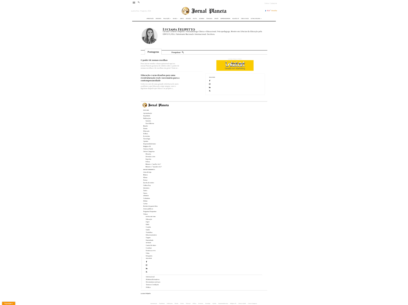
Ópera (145, 193)
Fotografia (149, 256)
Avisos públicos (148, 209)
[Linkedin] (209, 87)
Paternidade (149, 240)
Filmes (145, 177)
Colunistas (146, 198)
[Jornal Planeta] (204, 11)
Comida (148, 227)
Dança (145, 180)
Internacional (150, 277)
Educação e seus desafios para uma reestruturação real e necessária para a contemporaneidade (160, 78)
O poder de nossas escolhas (154, 60)
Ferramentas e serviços (153, 282)
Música (145, 175)
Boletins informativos (152, 279)
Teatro (145, 190)
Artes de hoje (147, 172)
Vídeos (145, 214)
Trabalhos (149, 232)
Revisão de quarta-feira (150, 206)
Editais (145, 201)
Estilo (147, 224)
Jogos (147, 222)
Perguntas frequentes (149, 211)
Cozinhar (149, 248)
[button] (139, 2)
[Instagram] (209, 84)
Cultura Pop (147, 185)
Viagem (148, 237)
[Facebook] (209, 80)
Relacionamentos (151, 235)
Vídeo (147, 253)
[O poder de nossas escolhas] (192, 64)
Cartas (145, 203)
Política (148, 287)
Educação (149, 219)
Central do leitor (151, 245)
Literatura (146, 188)
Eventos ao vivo (151, 250)
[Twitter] (209, 91)
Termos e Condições (152, 284)
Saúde (148, 230)
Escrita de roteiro (148, 183)
